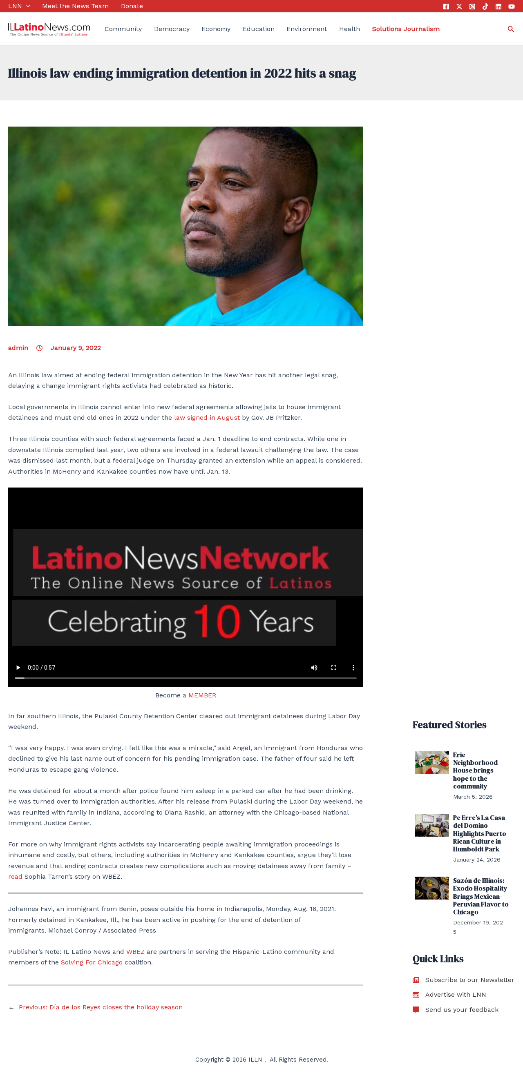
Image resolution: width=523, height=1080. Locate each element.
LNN (15, 6)
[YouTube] (511, 6)
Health (349, 29)
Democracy (172, 29)
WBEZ (135, 951)
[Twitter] (459, 6)
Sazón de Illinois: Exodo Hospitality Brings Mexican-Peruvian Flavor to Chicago (481, 896)
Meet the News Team (75, 6)
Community (123, 29)
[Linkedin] (498, 6)
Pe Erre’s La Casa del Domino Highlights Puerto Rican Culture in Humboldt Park (479, 833)
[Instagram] (472, 6)
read (15, 876)
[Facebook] (446, 6)
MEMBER (202, 695)
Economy (215, 29)
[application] (26, 6)
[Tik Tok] (485, 6)
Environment (306, 29)
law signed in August (207, 417)
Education (259, 29)
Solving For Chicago (93, 962)
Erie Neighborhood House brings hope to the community (475, 770)
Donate (132, 6)
